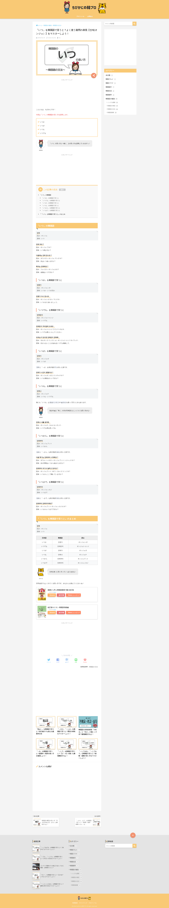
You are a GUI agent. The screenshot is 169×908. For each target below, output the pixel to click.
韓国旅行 (110, 87)
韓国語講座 (111, 112)
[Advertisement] (67, 94)
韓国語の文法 (93, 667)
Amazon (52, 595)
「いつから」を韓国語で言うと (51, 208)
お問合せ (90, 16)
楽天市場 (61, 595)
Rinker (55, 592)
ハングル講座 (112, 102)
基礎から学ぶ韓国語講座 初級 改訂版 (61, 590)
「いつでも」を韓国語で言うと (51, 200)
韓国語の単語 (112, 106)
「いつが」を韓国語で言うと (50, 203)
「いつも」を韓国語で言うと (50, 205)
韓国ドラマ (110, 83)
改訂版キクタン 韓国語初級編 (58, 607)
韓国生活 (110, 91)
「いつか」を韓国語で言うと (50, 198)
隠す (62, 190)
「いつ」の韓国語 (45, 195)
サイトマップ (83, 903)
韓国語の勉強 (111, 99)
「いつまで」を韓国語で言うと (51, 210)
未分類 (109, 75)
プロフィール (80, 16)
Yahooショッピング (74, 595)
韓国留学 (110, 95)
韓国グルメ (110, 79)
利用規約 (75, 903)
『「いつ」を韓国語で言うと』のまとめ (52, 214)
